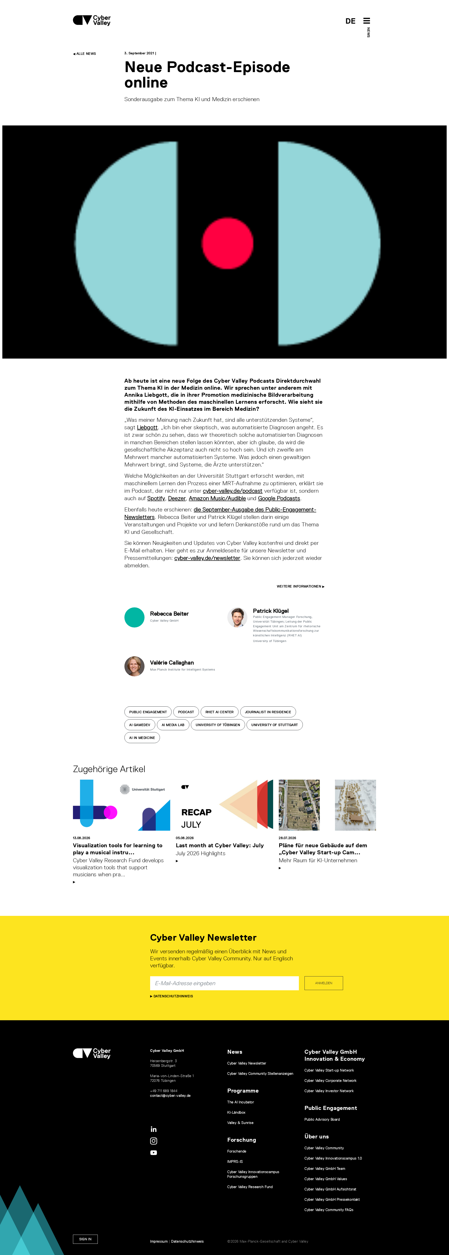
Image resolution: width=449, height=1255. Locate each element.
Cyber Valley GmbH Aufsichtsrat (330, 1189)
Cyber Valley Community (324, 1148)
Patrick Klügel (271, 611)
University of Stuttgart (274, 725)
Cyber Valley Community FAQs (328, 1210)
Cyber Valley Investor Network (329, 1091)
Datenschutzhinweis (172, 996)
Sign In (85, 1239)
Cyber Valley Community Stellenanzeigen (260, 1073)
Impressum (159, 1241)
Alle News (85, 53)
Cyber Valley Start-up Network (329, 1070)
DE (350, 21)
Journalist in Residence (268, 712)
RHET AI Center (220, 712)
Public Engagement (148, 712)
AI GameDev (139, 725)
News (368, 32)
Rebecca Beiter (169, 613)
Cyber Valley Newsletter (246, 1063)
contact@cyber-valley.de (170, 1095)
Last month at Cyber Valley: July (220, 845)
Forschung (241, 1140)
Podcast (186, 712)
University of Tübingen (218, 725)
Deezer (177, 498)
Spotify (156, 498)
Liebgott (147, 427)
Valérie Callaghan (172, 662)
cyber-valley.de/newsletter (207, 558)
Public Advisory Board (322, 1119)
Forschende (236, 1151)
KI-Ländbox (236, 1112)
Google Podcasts (279, 498)
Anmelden (323, 983)
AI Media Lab (173, 725)
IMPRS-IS (235, 1161)
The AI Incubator (240, 1102)
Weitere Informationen (299, 586)
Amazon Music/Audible (217, 498)
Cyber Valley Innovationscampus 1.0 (333, 1158)
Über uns (316, 1136)
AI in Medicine (142, 738)
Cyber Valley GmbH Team (324, 1169)
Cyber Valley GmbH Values (325, 1179)
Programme (243, 1090)
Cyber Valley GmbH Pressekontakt (332, 1199)
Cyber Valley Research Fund (250, 1187)
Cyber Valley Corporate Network (330, 1081)
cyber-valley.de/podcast (233, 491)
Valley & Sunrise (240, 1123)
